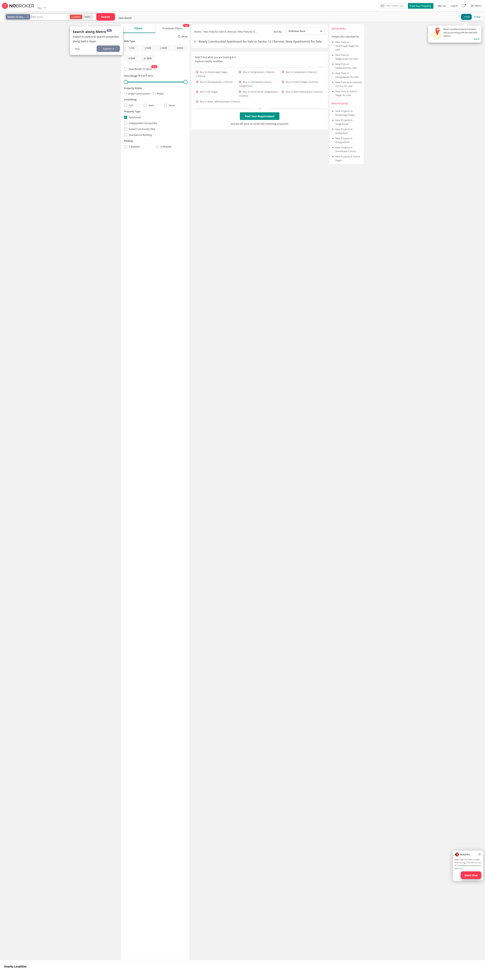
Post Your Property (420, 6)
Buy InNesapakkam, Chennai (216, 82)
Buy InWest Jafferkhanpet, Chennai (220, 101)
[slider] (126, 82)
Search (105, 17)
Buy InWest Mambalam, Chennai (304, 91)
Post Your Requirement (260, 116)
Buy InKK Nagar (209, 91)
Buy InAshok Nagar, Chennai (302, 82)
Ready (160, 93)
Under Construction (139, 93)
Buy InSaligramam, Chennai (259, 72)
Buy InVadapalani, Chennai (301, 72)
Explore (107, 48)
